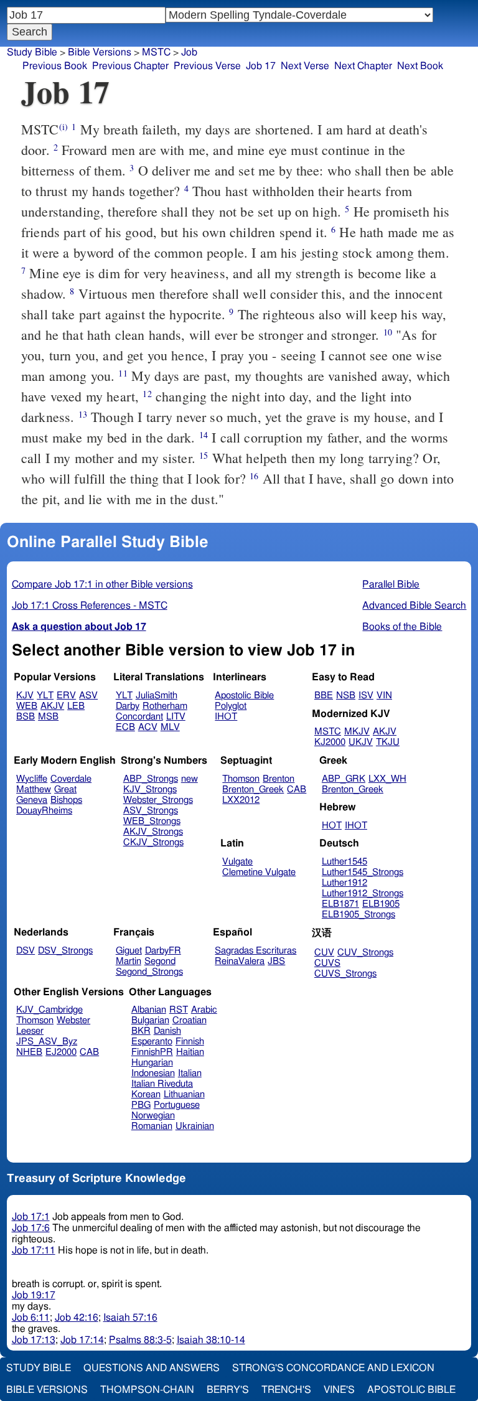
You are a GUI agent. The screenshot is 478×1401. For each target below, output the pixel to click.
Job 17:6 (31, 1228)
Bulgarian (150, 1020)
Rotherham (165, 706)
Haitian (190, 1052)
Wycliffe (31, 779)
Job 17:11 (33, 1250)
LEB (76, 706)
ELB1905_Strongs (358, 914)
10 (387, 332)
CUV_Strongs (365, 952)
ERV (66, 695)
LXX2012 (241, 800)
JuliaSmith (156, 695)
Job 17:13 (33, 1340)
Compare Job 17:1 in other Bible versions (102, 584)
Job (189, 52)
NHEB (29, 1052)
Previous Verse (207, 66)
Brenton (278, 779)
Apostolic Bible (411, 1390)
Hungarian (152, 1062)
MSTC (156, 52)
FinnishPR (152, 1052)
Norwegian (153, 1115)
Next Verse (305, 66)
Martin (128, 961)
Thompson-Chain (147, 1390)
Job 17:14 (82, 1340)
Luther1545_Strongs (362, 872)
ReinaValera (240, 961)
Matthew (33, 789)
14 (203, 435)
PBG (141, 1105)
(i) (63, 127)
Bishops (66, 800)
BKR (141, 1031)
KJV (25, 695)
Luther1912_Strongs (362, 893)
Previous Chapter (130, 66)
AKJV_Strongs (153, 831)
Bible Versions (99, 52)
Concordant (139, 716)
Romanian (151, 1126)
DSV (25, 950)
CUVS (327, 963)
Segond (160, 961)
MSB (48, 716)
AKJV (52, 706)
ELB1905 (381, 904)
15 (203, 455)
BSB (25, 716)
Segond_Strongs (149, 972)
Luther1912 (344, 883)
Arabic (204, 1009)
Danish (167, 1031)
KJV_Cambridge (49, 1009)
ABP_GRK (343, 779)
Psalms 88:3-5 (140, 1340)
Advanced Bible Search (414, 606)
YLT (45, 695)
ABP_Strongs (150, 779)
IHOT (226, 716)
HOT (332, 825)
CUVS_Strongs (345, 973)
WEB (26, 706)
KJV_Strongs (150, 789)
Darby (127, 706)
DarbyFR (163, 950)
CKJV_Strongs (153, 842)
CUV (324, 952)
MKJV (357, 731)
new (189, 779)
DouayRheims (44, 810)
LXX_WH (387, 779)
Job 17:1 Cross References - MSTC (89, 606)
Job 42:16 (76, 1318)
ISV (365, 695)
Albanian (148, 1009)
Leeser (30, 1031)
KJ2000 (329, 742)
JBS (276, 961)
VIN (384, 695)
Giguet (129, 950)
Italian (190, 1073)
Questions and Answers (151, 1368)
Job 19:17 (33, 1295)
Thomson (241, 779)
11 (122, 373)
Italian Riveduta (162, 1084)
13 (82, 414)
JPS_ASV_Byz (46, 1041)
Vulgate (237, 861)
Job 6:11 (31, 1318)
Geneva (31, 800)
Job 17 (261, 66)
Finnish (190, 1041)
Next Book (420, 66)
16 (254, 476)
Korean (146, 1094)
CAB (296, 789)
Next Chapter (363, 66)
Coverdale (70, 779)
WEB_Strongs (151, 821)
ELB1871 (340, 904)
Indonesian (153, 1073)
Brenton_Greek (253, 789)
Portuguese (177, 1105)
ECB (125, 727)
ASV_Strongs (150, 810)
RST (178, 1009)
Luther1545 (344, 861)
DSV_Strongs (65, 950)
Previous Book (54, 66)
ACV (147, 727)
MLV (170, 727)
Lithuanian (184, 1094)
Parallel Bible (390, 584)
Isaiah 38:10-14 (211, 1340)
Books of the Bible (402, 627)
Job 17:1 (31, 1217)
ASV (88, 695)
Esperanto (151, 1041)
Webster (73, 1020)
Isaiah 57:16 (130, 1318)
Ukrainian (195, 1126)
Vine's (339, 1390)
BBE (323, 695)
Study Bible (32, 52)
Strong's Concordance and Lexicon (333, 1368)
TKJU (388, 742)
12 (147, 394)
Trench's (286, 1390)
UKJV (361, 742)
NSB (345, 695)
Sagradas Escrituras (255, 950)
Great (65, 789)
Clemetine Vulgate (259, 872)
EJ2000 (61, 1052)
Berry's (228, 1390)
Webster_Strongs (158, 800)
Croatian (189, 1020)
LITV (175, 716)
